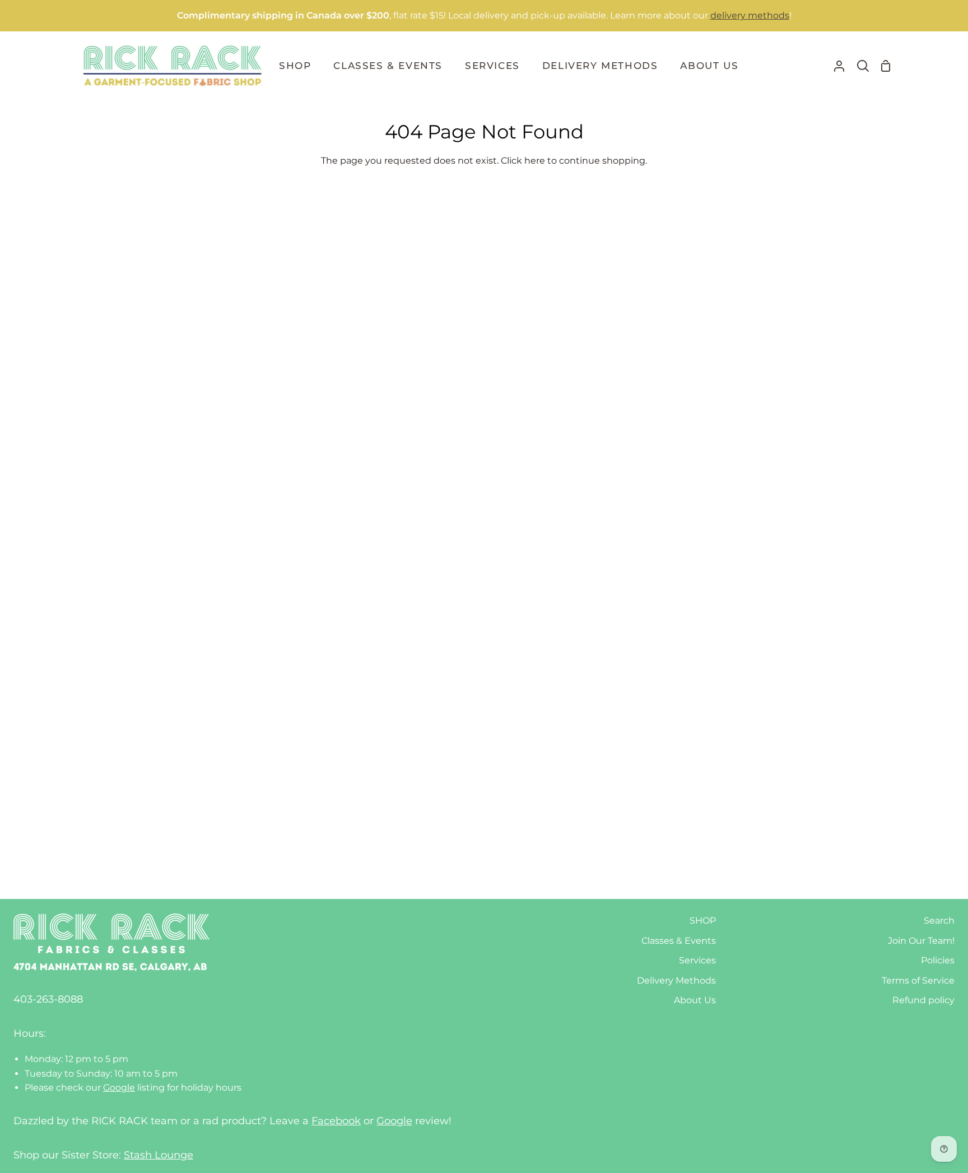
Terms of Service (918, 980)
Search (939, 920)
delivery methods (749, 15)
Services (697, 960)
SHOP (703, 920)
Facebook (336, 1121)
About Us (695, 1000)
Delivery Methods (676, 980)
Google (119, 1087)
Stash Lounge (158, 1155)
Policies (938, 960)
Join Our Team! (921, 940)
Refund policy (923, 1000)
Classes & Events (678, 940)
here (534, 160)
